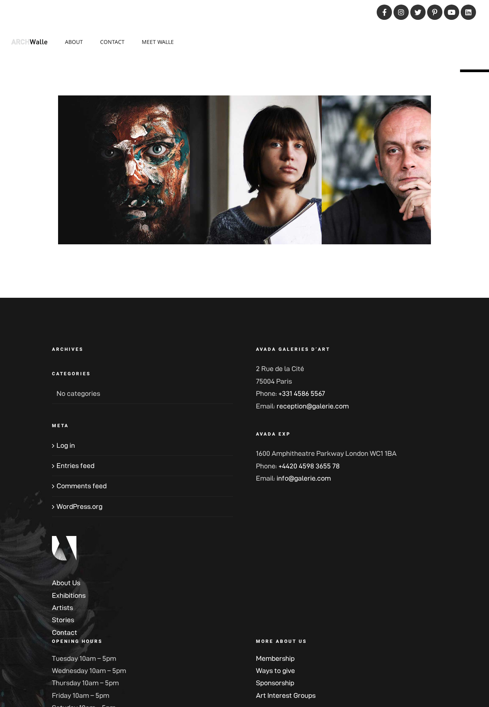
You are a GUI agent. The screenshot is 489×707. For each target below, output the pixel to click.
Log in (66, 445)
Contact (64, 632)
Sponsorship (275, 682)
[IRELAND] (145, 183)
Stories (63, 619)
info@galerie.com (304, 478)
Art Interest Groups (286, 695)
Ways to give (275, 670)
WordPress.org (79, 506)
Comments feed (82, 485)
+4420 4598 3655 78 (309, 466)
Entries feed (75, 465)
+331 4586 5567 (302, 393)
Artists (62, 607)
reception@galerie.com (313, 406)
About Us (66, 582)
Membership (275, 658)
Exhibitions (69, 595)
